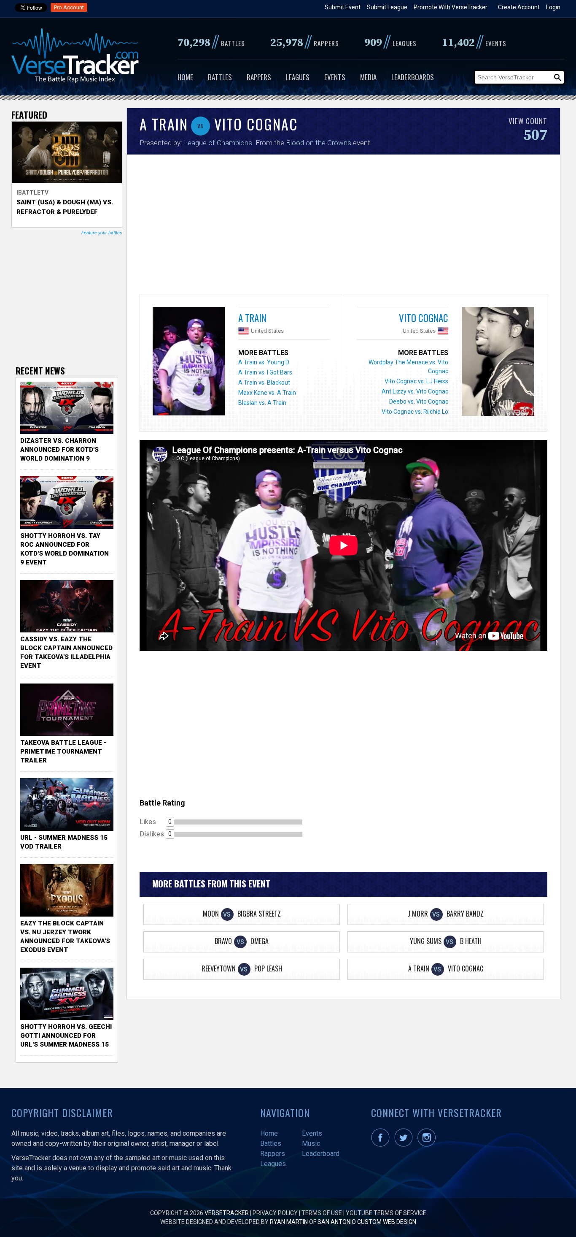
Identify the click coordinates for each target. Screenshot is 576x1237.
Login (553, 7)
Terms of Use (321, 1213)
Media (368, 77)
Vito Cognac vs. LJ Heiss (416, 381)
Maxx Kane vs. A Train (267, 392)
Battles (220, 77)
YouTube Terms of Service (386, 1213)
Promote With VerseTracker (450, 7)
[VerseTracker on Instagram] (428, 1144)
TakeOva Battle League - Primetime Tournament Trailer (63, 751)
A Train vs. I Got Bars (265, 372)
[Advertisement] (343, 226)
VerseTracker (227, 1213)
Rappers (259, 77)
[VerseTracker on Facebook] (382, 1144)
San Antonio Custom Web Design (367, 1221)
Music (311, 1143)
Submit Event (343, 7)
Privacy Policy (275, 1213)
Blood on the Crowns (318, 142)
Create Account (519, 7)
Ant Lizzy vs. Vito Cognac (415, 391)
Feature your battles (101, 233)
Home (185, 77)
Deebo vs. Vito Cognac (418, 401)
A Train (252, 318)
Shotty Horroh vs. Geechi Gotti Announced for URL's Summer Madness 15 (66, 1035)
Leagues (298, 77)
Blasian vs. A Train (262, 402)
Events (334, 77)
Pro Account (69, 7)
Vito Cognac (423, 318)
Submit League (387, 7)
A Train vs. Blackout (264, 382)
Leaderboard (320, 1154)
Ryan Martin (289, 1221)
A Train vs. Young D (263, 362)
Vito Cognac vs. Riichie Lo (415, 411)
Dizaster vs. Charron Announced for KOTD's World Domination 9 (59, 449)
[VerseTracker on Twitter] (405, 1144)
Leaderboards (412, 77)
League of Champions (218, 142)
